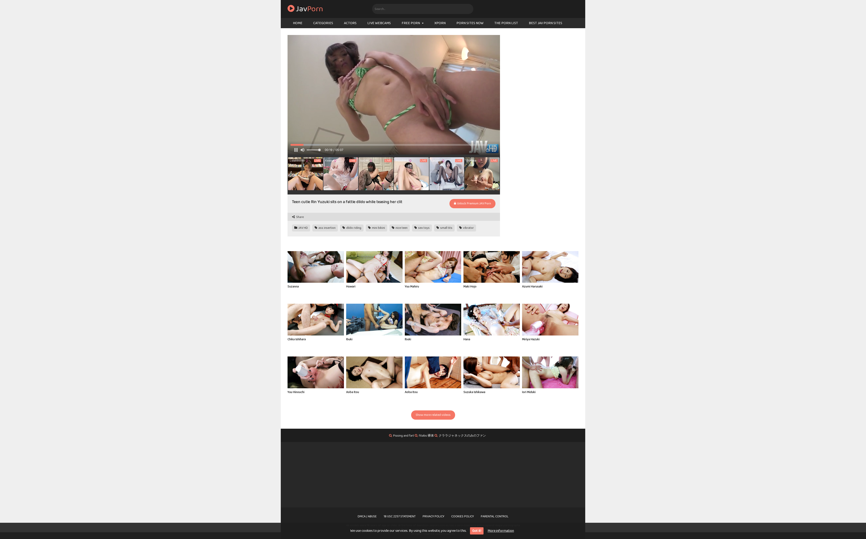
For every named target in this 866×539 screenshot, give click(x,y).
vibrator (468, 227)
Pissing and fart (403, 435)
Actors (350, 23)
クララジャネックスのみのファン (462, 435)
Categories (323, 23)
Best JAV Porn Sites (545, 23)
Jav (309, 9)
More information (501, 531)
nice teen (401, 227)
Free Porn (411, 23)
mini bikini (378, 227)
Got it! (476, 531)
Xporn (440, 23)
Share (299, 217)
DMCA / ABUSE (367, 516)
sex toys (423, 227)
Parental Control (495, 516)
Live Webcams (379, 23)
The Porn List (506, 23)
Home (297, 23)
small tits (446, 227)
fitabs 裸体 (426, 435)
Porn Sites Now (470, 23)
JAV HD (303, 227)
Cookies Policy (462, 516)
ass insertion (327, 227)
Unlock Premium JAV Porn (473, 203)
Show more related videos (433, 414)
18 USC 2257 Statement (400, 516)
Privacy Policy (433, 516)
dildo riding (353, 227)
